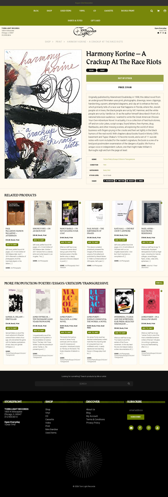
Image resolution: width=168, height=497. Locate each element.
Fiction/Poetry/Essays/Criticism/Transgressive (119, 159)
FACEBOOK (109, 181)
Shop (49, 11)
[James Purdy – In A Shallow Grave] (151, 301)
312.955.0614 (6, 35)
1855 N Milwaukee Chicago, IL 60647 (13, 413)
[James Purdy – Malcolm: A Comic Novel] (70, 301)
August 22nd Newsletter (84, 3)
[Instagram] (163, 33)
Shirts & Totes (75, 20)
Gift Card (95, 20)
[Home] (84, 31)
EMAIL (140, 181)
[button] (7, 52)
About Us (90, 409)
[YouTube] (165, 33)
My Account (92, 416)
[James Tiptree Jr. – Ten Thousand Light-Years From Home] (43, 301)
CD (94, 11)
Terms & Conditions (95, 419)
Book (91, 70)
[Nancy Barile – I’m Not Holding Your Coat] (70, 213)
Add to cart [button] (12, 245)
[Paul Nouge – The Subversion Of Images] (97, 213)
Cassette (108, 11)
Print (59, 41)
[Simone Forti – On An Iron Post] (43, 213)
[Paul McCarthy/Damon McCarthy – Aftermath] (15, 213)
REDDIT (131, 181)
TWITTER (120, 181)
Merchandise (51, 429)
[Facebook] (161, 33)
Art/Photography (16, 268)
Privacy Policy (93, 422)
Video (48, 422)
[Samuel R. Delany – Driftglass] (15, 301)
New (104, 165)
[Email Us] (158, 33)
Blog (36, 11)
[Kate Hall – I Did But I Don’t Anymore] (124, 213)
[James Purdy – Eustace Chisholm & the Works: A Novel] (97, 301)
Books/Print (127, 11)
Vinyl (82, 11)
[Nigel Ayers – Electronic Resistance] (151, 213)
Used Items (65, 11)
